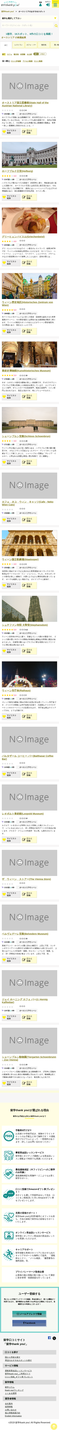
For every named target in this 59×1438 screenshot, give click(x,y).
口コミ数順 (38, 61)
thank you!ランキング (14, 1390)
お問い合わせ (10, 1410)
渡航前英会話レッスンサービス (18, 1371)
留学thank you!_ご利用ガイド (17, 1374)
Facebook (30, 1323)
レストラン (19, 45)
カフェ (9, 54)
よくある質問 (10, 1393)
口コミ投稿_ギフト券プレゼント (19, 1377)
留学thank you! (7, 11)
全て (6, 45)
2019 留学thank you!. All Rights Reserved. (30, 1422)
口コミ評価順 (16, 61)
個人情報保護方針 (12, 1413)
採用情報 (9, 1407)
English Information (13, 1416)
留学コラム (10, 1387)
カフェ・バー (31, 45)
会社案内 (9, 1404)
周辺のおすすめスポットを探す (18, 1360)
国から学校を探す (12, 1357)
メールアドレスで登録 (31, 1314)
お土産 (29, 54)
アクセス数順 (28, 61)
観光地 (43, 45)
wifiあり (42, 54)
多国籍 (22, 54)
